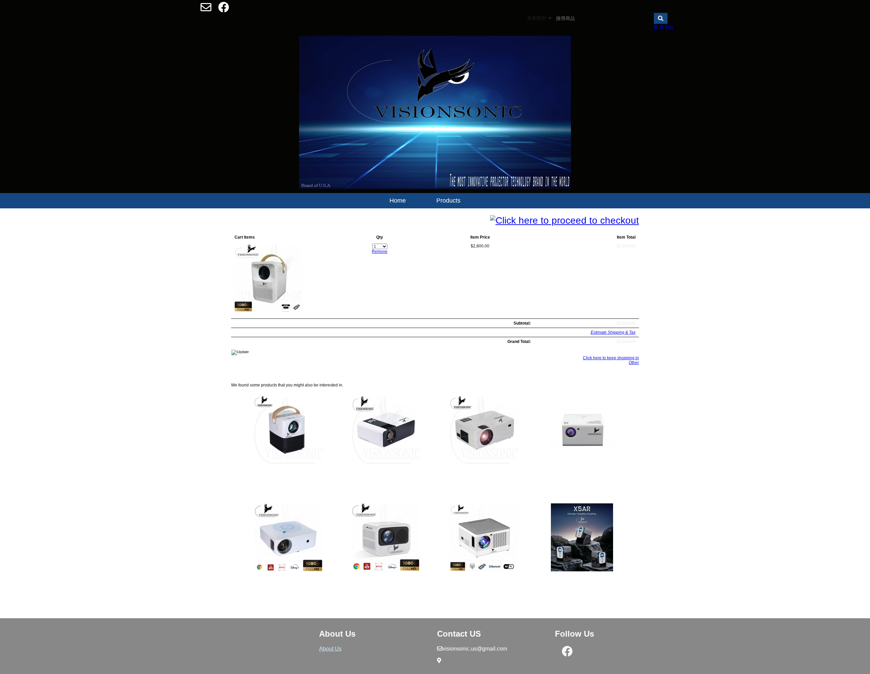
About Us (330, 649)
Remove (379, 251)
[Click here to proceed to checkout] (564, 220)
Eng (669, 26)
